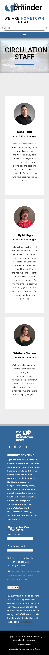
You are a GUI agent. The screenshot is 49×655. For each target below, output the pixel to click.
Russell (10, 493)
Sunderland (13, 504)
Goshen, (34, 471)
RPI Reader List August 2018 (20, 564)
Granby (10, 474)
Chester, (11, 463)
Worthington (13, 519)
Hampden (12, 478)
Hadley (28, 474)
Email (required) (16, 546)
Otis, (24, 489)
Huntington (13, 482)
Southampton (29, 497)
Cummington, (14, 467)
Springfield (24, 501)
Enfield (25, 471)
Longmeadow (14, 486)
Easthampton (14, 471)
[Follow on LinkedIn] (26, 446)
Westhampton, (14, 512)
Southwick (12, 501)
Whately (27, 512)
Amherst (21, 460)
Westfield (24, 508)
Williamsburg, (14, 515)
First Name (13, 534)
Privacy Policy (24, 645)
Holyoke (31, 478)
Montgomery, (29, 486)
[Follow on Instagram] (15, 446)
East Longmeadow (31, 467)
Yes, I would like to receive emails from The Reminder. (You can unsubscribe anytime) (24, 575)
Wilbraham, (27, 515)
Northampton (14, 489)
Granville (19, 474)
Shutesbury (21, 493)
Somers (31, 493)
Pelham (31, 489)
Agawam (11, 460)
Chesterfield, (22, 463)
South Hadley (14, 497)
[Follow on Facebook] (9, 446)
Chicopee (34, 463)
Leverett (24, 482)
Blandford (32, 460)
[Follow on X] (20, 446)
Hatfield (22, 478)
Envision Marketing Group (29, 649)
